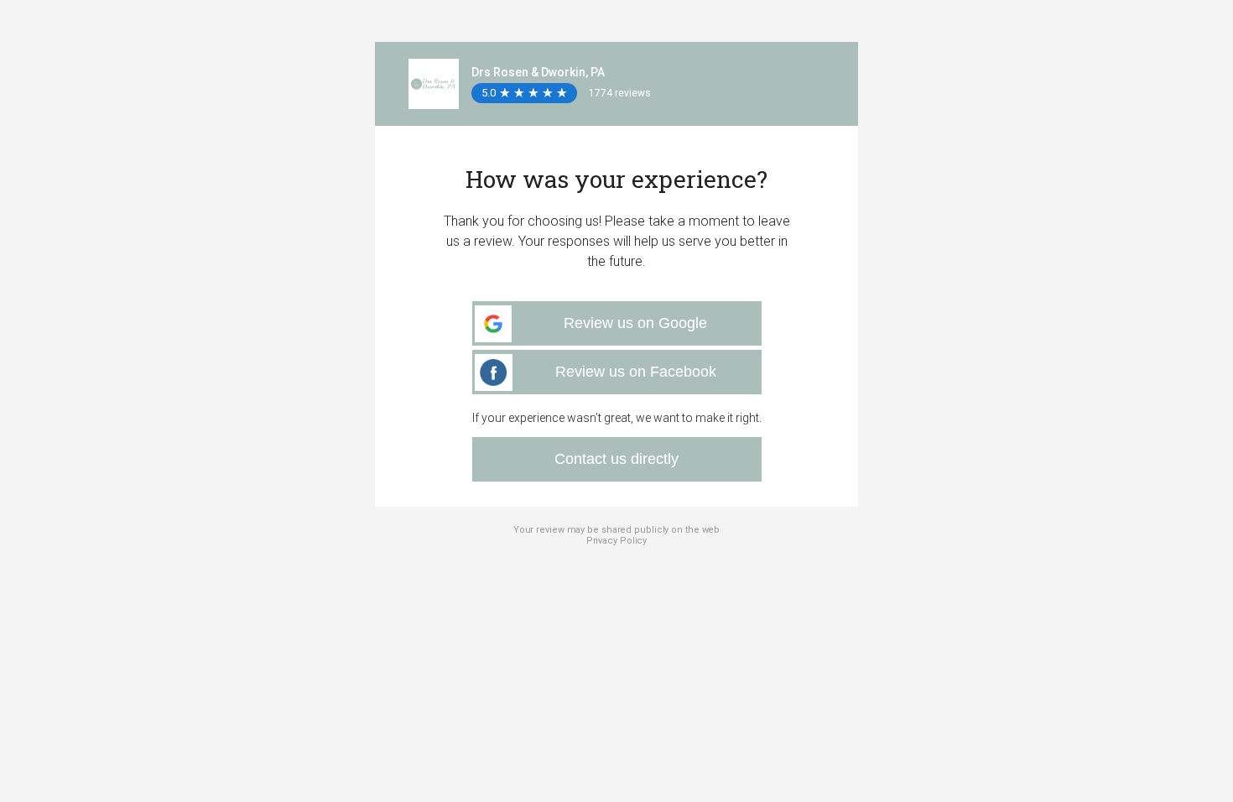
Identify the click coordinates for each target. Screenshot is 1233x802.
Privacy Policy (617, 540)
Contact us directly (616, 458)
